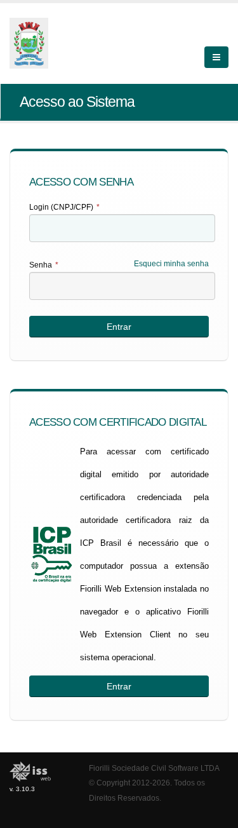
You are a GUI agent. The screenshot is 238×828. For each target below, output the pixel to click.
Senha (43, 265)
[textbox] (122, 228)
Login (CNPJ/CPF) (64, 207)
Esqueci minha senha (171, 263)
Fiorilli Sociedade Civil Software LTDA (154, 768)
